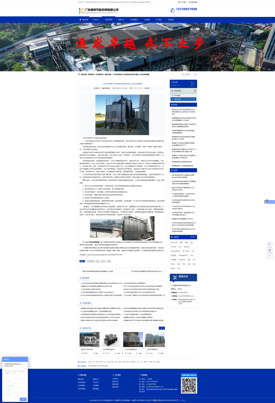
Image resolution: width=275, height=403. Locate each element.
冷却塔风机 (86, 161)
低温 (178, 264)
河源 (123, 362)
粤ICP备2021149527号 (145, 400)
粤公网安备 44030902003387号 (167, 400)
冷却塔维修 (81, 389)
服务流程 (115, 387)
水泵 (105, 147)
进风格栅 (173, 260)
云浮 (137, 362)
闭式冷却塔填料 (175, 251)
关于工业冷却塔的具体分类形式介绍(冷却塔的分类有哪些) (143, 286)
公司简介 (115, 379)
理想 (184, 264)
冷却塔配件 (134, 19)
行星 (180, 247)
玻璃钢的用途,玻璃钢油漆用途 (182, 162)
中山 (104, 362)
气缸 (178, 268)
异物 (186, 242)
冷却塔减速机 (92, 366)
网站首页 (85, 20)
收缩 (189, 264)
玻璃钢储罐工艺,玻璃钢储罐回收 (182, 166)
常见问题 (177, 95)
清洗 (97, 261)
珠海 (97, 362)
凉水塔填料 (182, 260)
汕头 (116, 362)
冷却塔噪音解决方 (109, 349)
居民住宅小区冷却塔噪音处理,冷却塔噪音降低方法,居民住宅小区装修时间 (183, 112)
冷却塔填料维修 (102, 366)
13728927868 (269, 244)
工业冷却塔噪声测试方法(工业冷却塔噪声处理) (139, 292)
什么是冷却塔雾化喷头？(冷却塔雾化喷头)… (138, 314)
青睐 (189, 260)
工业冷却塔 (86, 138)
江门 (141, 362)
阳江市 (128, 362)
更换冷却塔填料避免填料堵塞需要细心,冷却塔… (98, 271)
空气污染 (173, 247)
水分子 (103, 261)
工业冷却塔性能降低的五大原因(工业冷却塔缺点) (97, 292)
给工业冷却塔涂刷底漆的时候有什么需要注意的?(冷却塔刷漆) (101, 295)
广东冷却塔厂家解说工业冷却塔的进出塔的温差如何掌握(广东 (144, 295)
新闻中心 (121, 19)
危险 (194, 264)
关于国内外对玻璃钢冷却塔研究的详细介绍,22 (146, 271)
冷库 (193, 251)
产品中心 (96, 19)
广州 (93, 362)
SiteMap (183, 400)
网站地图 (194, 2)
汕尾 (150, 362)
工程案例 (147, 19)
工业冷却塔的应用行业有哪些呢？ (135, 283)
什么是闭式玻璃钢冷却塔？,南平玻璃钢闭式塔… (97, 311)
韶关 (119, 362)
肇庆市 (146, 362)
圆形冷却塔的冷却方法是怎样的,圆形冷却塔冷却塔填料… (100, 320)
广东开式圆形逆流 (131, 349)
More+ (193, 237)
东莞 (108, 362)
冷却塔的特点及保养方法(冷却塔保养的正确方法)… (141, 311)
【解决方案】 (105, 88)
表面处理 (173, 255)
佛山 (101, 362)
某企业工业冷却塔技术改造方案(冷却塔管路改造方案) (141, 289)
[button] (163, 328)
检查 (109, 261)
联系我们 (171, 19)
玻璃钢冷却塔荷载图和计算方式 (182, 219)
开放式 (173, 264)
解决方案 (108, 74)
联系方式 (115, 381)
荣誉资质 (115, 384)
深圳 (89, 362)
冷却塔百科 (108, 19)
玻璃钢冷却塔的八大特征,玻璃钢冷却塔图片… (139, 317)
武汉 (154, 362)
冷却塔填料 (106, 189)
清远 (112, 362)
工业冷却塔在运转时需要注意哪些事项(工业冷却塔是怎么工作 (101, 283)
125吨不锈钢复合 (152, 349)
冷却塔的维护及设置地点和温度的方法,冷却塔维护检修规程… (101, 314)
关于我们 (184, 2)
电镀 (181, 242)
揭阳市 (133, 362)
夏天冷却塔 (174, 242)
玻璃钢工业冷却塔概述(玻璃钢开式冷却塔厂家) (96, 286)
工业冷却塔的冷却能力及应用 (91, 289)
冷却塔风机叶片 (183, 255)
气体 (191, 255)
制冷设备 (186, 247)
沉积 (191, 242)
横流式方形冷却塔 (87, 349)
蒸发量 (173, 268)
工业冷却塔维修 (99, 11)
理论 (194, 260)
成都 (158, 362)
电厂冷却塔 (186, 251)
